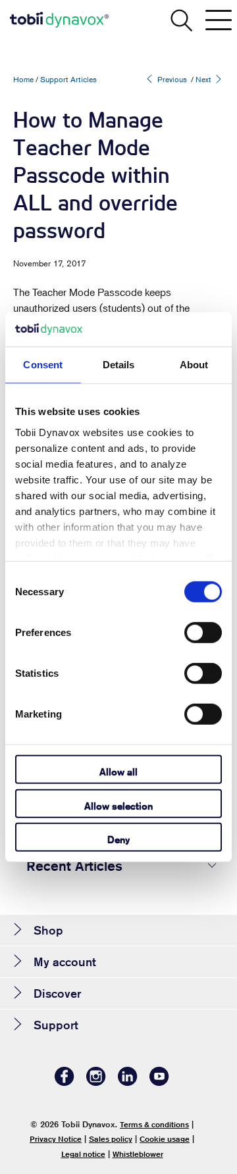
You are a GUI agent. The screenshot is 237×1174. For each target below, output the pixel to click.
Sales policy (110, 1139)
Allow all (118, 772)
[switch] (203, 632)
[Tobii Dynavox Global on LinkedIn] (127, 1082)
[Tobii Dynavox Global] (59, 19)
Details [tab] (119, 364)
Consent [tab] (43, 364)
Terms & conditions (154, 1124)
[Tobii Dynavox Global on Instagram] (96, 1082)
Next (204, 79)
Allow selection (118, 805)
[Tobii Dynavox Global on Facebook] (64, 1082)
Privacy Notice (56, 1139)
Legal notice (83, 1154)
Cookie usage (165, 1139)
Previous (171, 79)
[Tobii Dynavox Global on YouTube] (159, 1082)
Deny (118, 839)
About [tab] (194, 364)
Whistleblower (138, 1154)
